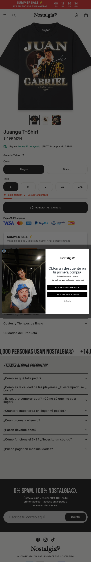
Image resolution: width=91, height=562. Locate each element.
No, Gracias (67, 301)
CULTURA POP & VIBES (67, 294)
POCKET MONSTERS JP (67, 287)
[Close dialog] (4, 250)
